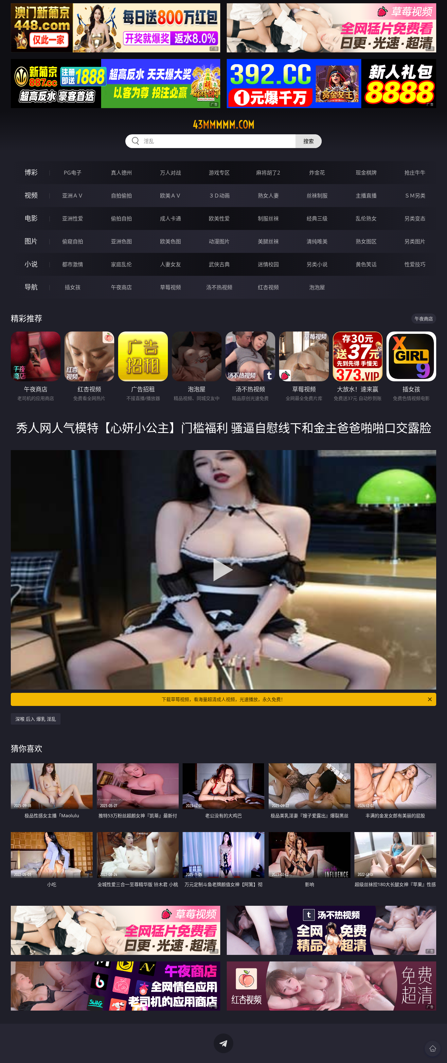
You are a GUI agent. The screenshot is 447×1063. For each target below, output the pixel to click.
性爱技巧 (414, 264)
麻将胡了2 (268, 172)
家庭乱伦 (121, 264)
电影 (31, 218)
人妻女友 (170, 264)
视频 (31, 195)
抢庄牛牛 (414, 172)
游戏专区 (219, 172)
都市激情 (72, 264)
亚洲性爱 (72, 218)
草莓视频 (170, 287)
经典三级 (317, 218)
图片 (31, 241)
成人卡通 (170, 218)
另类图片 (414, 241)
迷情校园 (268, 264)
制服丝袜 (268, 218)
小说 (31, 264)
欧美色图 (170, 241)
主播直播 (366, 195)
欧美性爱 (219, 218)
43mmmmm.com (224, 124)
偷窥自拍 (72, 241)
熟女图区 (366, 241)
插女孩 (72, 287)
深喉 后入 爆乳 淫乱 (35, 719)
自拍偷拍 (121, 195)
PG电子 (72, 172)
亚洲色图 (121, 241)
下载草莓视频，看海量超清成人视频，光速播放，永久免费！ (223, 699)
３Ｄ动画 (219, 195)
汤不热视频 (219, 287)
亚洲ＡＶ (72, 195)
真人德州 (121, 172)
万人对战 (170, 172)
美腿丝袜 (268, 241)
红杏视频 (268, 287)
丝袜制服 (317, 195)
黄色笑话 (366, 264)
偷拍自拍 (121, 218)
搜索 (308, 141)
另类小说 (317, 264)
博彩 (31, 172)
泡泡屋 (317, 287)
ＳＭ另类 (414, 195)
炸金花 (317, 172)
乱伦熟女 (366, 218)
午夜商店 (121, 287)
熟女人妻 (268, 195)
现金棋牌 (366, 172)
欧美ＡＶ (170, 195)
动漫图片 (219, 241)
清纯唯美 (317, 241)
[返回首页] (432, 1048)
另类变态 (414, 218)
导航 (31, 287)
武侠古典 (219, 264)
